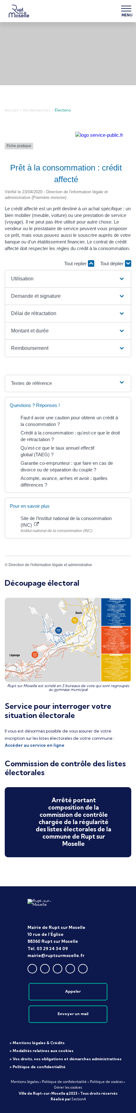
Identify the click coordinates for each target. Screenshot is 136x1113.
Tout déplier (112, 263)
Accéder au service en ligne (35, 745)
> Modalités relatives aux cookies (41, 1050)
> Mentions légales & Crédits (37, 1042)
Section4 (78, 1099)
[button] (68, 278)
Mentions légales (25, 1082)
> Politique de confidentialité (37, 1066)
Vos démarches (36, 110)
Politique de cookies (106, 1082)
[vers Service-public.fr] (99, 135)
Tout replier (76, 263)
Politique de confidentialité (64, 1082)
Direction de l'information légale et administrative (50, 565)
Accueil (11, 110)
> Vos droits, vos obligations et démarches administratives (65, 1058)
